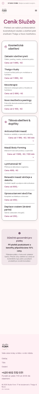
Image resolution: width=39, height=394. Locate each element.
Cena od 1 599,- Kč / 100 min (21, 156)
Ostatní (4, 367)
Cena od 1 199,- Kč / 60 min (21, 140)
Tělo (3, 362)
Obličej (4, 358)
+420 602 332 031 (12, 372)
